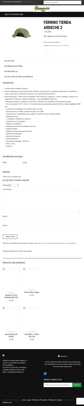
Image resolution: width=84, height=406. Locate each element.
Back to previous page (13, 14)
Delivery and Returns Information (18, 77)
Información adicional (13, 66)
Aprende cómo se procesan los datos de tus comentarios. (56, 243)
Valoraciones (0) (11, 71)
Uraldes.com (7, 402)
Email (5, 226)
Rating (5, 185)
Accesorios (54, 45)
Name (5, 216)
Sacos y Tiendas (64, 45)
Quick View (8, 287)
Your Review (7, 189)
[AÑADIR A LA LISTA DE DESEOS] (17, 269)
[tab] (42, 61)
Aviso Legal (26, 400)
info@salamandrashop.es (28, 2)
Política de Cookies (55, 400)
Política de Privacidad (39, 400)
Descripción (9, 61)
